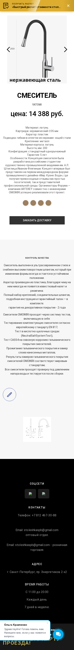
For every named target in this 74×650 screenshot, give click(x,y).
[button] (9, 49)
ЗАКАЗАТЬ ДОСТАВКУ (37, 220)
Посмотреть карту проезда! (31, 641)
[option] (37, 49)
